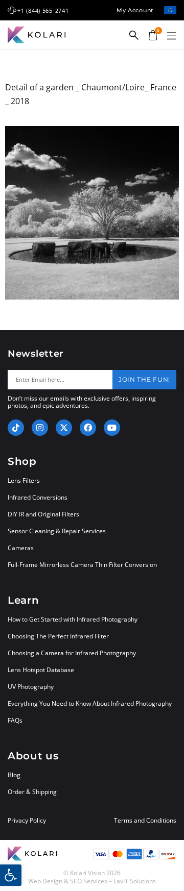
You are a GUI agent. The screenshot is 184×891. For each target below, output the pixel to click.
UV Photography (31, 686)
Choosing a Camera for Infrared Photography (72, 653)
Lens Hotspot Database (41, 669)
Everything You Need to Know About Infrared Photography (90, 703)
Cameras (21, 547)
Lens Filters (24, 480)
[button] (171, 36)
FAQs (15, 720)
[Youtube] (112, 427)
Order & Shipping (32, 791)
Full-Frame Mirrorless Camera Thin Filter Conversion (82, 564)
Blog (14, 775)
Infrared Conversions (37, 497)
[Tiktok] (16, 427)
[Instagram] (40, 427)
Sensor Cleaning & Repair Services (57, 531)
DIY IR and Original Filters (43, 514)
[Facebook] (88, 427)
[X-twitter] (64, 427)
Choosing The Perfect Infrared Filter (58, 636)
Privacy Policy (27, 820)
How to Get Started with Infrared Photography (72, 619)
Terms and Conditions (145, 820)
